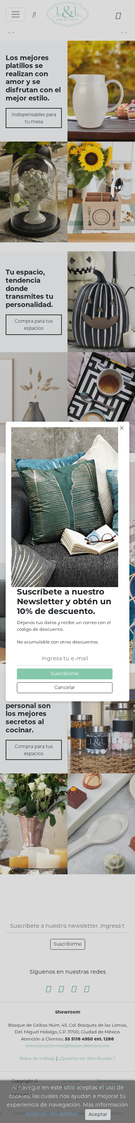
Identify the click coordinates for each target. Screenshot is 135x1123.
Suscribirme (65, 673)
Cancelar (64, 687)
